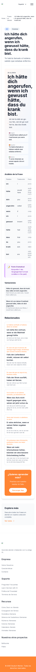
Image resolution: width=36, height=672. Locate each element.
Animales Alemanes (9, 630)
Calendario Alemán (8, 627)
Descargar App (18, 490)
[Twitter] (18, 660)
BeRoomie (5, 643)
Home (3, 18)
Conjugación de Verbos (10, 611)
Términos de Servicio (9, 594)
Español (21, 4)
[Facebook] (14, 660)
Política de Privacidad (9, 591)
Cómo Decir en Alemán (10, 607)
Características (7, 568)
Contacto (5, 572)
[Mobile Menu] (31, 4)
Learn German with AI (10, 588)
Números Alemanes (9, 621)
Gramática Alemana (9, 614)
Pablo (4, 647)
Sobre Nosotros (7, 565)
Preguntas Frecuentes (10, 585)
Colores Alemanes (8, 624)
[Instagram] (22, 660)
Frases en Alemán (9, 18)
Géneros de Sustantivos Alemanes (14, 617)
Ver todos (8, 521)
